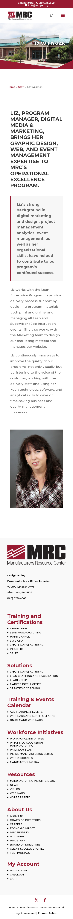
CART (13, 878)
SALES (14, 653)
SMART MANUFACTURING (26, 644)
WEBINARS (17, 793)
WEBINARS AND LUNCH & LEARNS (32, 715)
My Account (23, 864)
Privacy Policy (47, 913)
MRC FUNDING (19, 832)
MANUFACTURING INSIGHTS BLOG (32, 780)
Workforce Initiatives (35, 732)
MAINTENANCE (20, 636)
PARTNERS (17, 836)
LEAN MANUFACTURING (25, 632)
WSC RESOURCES (21, 757)
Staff (21, 86)
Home (11, 86)
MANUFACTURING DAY (24, 762)
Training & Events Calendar (30, 702)
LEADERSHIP (18, 628)
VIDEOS (15, 788)
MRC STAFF (17, 840)
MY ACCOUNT (19, 870)
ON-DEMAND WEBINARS (26, 719)
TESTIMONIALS (20, 852)
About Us (19, 809)
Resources (21, 774)
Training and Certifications (25, 619)
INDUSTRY (17, 648)
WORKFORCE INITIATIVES (27, 738)
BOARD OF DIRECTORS (25, 820)
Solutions (19, 665)
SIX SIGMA (16, 640)
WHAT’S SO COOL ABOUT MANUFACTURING (27, 744)
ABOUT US (17, 815)
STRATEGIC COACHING (25, 688)
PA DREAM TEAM (21, 749)
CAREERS (16, 824)
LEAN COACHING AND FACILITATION (34, 675)
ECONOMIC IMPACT (22, 828)
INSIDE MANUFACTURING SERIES (31, 753)
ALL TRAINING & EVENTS (26, 711)
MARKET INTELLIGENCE (25, 684)
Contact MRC (26, 2)
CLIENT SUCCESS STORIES (27, 848)
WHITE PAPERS (20, 797)
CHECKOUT (17, 874)
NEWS (14, 784)
